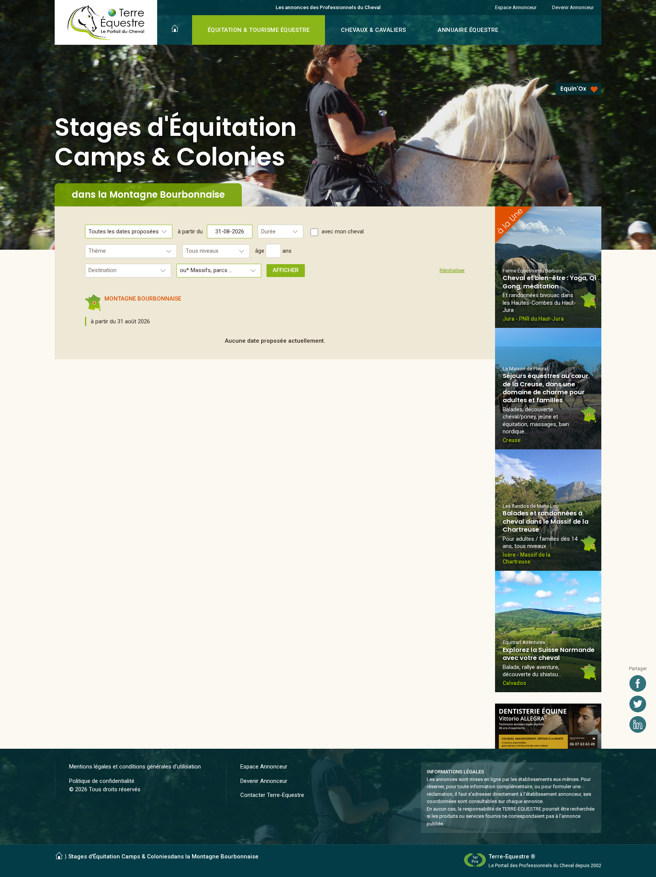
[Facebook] (637, 683)
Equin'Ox (573, 89)
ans (287, 250)
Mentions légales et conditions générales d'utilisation (135, 766)
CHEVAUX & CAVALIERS (373, 30)
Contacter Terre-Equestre (272, 795)
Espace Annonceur (515, 7)
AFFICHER (286, 270)
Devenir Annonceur (573, 7)
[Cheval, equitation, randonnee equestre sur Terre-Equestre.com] (106, 23)
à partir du (191, 231)
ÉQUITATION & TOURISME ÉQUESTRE (259, 30)
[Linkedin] (637, 724)
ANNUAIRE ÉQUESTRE (468, 30)
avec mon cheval (343, 231)
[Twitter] (637, 704)
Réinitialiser (452, 270)
